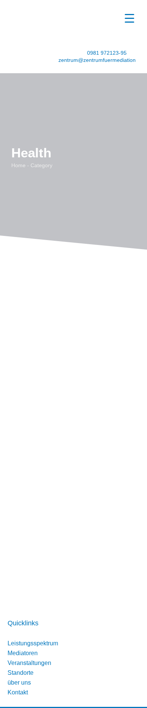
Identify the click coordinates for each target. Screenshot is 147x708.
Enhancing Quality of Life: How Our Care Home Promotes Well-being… (70, 479)
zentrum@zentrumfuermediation (97, 60)
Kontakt (18, 692)
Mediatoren (23, 653)
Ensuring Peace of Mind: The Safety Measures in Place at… (71, 293)
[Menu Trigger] (129, 18)
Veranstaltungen (29, 663)
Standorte (21, 673)
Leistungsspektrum (33, 643)
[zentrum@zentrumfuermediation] (43, 60)
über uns (19, 682)
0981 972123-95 (107, 53)
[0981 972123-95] (80, 52)
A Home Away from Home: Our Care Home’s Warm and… (72, 386)
